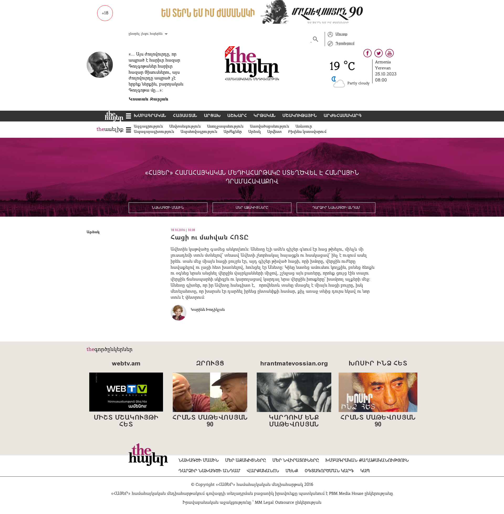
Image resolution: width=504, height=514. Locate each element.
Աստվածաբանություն (269, 127)
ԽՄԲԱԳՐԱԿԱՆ (150, 116)
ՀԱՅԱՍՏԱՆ (185, 116)
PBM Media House (347, 494)
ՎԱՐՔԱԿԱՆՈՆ (263, 471)
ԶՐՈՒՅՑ (210, 364)
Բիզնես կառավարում (307, 132)
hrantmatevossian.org (294, 364)
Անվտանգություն (185, 127)
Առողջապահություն (225, 127)
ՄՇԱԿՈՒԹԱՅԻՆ (299, 116)
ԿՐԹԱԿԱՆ (265, 116)
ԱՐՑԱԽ (212, 116)
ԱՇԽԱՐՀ (237, 116)
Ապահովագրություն (199, 132)
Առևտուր (304, 127)
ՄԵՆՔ (292, 471)
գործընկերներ (113, 349)
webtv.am (126, 364)
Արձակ (254, 132)
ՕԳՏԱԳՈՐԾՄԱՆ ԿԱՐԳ (329, 471)
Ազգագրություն (148, 127)
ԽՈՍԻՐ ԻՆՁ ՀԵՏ (378, 364)
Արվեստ (274, 132)
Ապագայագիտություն (154, 132)
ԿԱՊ (365, 471)
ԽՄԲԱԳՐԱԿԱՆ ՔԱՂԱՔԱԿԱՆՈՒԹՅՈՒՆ (367, 461)
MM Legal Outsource (274, 503)
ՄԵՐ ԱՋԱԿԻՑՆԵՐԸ (252, 208)
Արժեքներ (233, 132)
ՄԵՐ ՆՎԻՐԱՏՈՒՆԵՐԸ (295, 461)
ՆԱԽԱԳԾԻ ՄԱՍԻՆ (168, 208)
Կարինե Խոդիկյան (208, 310)
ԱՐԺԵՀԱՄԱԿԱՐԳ (343, 116)
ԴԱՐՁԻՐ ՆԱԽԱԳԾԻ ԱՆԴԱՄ (336, 208)
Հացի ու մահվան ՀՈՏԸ (210, 238)
